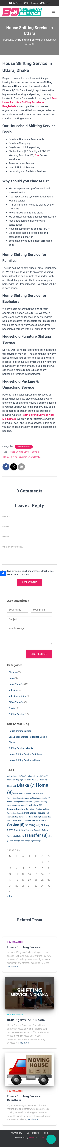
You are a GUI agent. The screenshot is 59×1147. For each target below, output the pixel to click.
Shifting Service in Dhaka (21, 748)
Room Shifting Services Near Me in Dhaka (30, 820)
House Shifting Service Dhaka (37, 798)
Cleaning (13, 672)
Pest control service (36, 813)
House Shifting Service (20, 731)
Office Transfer (16, 702)
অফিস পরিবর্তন (15, 841)
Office (33, 809)
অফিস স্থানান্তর (27, 841)
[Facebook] (3, 573)
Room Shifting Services (17, 817)
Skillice (40, 1137)
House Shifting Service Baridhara (25, 754)
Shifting (32, 825)
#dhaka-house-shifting (38, 776)
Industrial (13, 690)
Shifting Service (24, 446)
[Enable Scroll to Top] (53, 1127)
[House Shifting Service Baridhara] (29, 1069)
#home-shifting (14, 780)
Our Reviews (32, 3)
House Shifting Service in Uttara (24, 452)
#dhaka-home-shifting (17, 776)
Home (12, 678)
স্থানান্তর (37, 841)
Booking (46, 3)
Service (12, 708)
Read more (13, 966)
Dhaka (26, 785)
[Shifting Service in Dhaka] (29, 993)
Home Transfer (16, 684)
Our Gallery (17, 3)
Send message (39, 654)
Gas (37, 155)
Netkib (32, 1137)
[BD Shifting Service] (23, 12)
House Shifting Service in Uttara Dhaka (22, 457)
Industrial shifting (17, 696)
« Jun (9, 896)
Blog (45, 1133)
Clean (43, 780)
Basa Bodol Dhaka (30, 780)
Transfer (36, 835)
